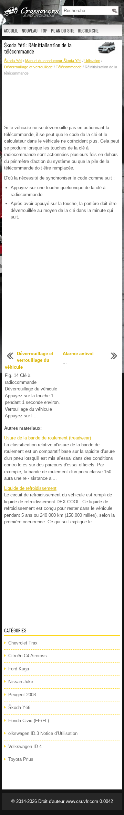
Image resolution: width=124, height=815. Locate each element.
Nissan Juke (20, 681)
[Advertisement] (62, 100)
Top (44, 30)
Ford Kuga (18, 668)
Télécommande (69, 67)
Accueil (11, 30)
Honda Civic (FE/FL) (28, 720)
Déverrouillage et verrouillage (28, 67)
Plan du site (62, 30)
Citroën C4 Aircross (27, 655)
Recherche (88, 30)
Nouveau (30, 30)
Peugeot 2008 (22, 694)
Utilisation (92, 61)
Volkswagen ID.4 (25, 746)
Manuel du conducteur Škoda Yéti (53, 61)
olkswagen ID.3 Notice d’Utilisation (43, 733)
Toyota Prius (20, 759)
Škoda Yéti (13, 61)
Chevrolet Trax (23, 643)
